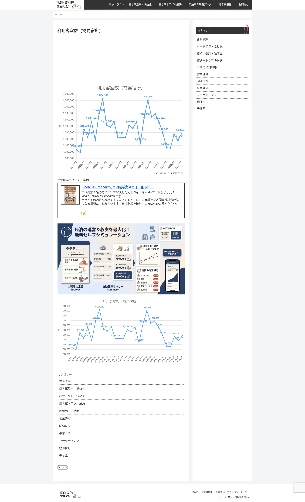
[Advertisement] (121, 58)
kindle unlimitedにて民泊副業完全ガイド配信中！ (118, 187)
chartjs (64, 467)
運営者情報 (207, 492)
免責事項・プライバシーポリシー (232, 492)
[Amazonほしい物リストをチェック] (83, 213)
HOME (194, 492)
